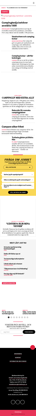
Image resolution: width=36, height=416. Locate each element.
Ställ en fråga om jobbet (18, 192)
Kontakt (18, 357)
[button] (8, 317)
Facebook (13, 402)
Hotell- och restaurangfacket (18, 378)
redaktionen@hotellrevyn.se (18, 384)
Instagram (22, 402)
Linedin (18, 402)
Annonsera (18, 354)
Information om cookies (18, 361)
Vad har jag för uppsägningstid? (13, 174)
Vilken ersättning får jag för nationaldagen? (17, 180)
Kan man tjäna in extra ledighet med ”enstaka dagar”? (17, 186)
